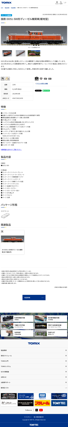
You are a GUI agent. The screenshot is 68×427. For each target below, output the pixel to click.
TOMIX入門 (4, 361)
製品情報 (13, 7)
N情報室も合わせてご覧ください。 (11, 149)
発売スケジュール (6, 356)
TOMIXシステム (6, 366)
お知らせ (3, 377)
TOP (2, 7)
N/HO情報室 (5, 372)
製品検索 (7, 7)
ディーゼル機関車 (6, 15)
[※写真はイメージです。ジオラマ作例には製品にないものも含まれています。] (34, 53)
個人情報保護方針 (39, 417)
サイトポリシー (28, 417)
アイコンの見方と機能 (42, 83)
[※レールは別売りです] (34, 36)
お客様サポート (5, 382)
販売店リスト (5, 388)
